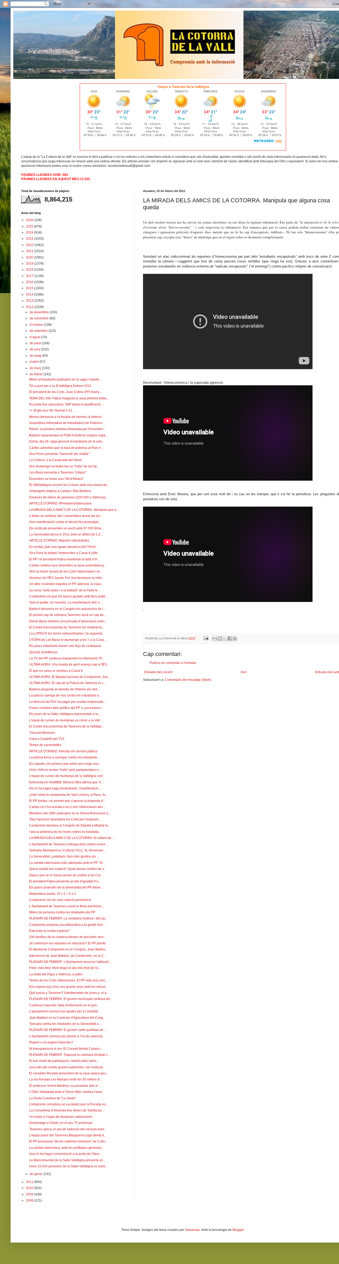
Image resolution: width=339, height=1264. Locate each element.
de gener (36, 1174)
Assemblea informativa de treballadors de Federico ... (67, 423)
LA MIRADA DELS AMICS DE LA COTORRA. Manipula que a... (74, 510)
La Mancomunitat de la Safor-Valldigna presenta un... (67, 1160)
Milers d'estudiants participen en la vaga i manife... (65, 379)
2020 (30, 257)
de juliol (36, 343)
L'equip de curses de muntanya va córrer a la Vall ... (66, 720)
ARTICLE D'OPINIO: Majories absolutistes (59, 540)
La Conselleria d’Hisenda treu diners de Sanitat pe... (66, 1110)
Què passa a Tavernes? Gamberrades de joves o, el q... (69, 993)
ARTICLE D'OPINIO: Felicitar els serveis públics (63, 751)
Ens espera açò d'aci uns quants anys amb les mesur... (68, 987)
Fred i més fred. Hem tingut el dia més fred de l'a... (65, 968)
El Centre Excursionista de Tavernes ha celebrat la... (66, 627)
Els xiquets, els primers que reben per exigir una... (65, 764)
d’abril (34, 362)
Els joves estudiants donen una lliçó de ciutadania (65, 646)
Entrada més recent (158, 672)
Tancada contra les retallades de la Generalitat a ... (65, 1024)
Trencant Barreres (42, 733)
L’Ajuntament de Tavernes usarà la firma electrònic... (66, 906)
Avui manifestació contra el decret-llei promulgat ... (65, 522)
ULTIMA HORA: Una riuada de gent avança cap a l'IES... (69, 664)
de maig (36, 356)
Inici (244, 672)
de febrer (36, 374)
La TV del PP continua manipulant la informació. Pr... (66, 658)
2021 (30, 251)
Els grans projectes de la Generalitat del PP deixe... (66, 887)
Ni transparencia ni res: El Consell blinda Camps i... (66, 1049)
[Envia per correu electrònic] (214, 638)
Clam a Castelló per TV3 (46, 739)
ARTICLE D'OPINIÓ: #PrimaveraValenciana (60, 503)
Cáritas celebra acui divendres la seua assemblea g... (67, 565)
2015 (30, 288)
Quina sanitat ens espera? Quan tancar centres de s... (67, 869)
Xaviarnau (192, 1230)
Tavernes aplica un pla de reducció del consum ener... (67, 1129)
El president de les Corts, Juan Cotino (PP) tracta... (65, 392)
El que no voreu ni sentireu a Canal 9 (56, 671)
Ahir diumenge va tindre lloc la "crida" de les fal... (64, 466)
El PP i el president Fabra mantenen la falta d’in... (64, 559)
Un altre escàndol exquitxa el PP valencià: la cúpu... (66, 584)
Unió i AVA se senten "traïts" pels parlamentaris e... (65, 770)
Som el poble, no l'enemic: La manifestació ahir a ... (66, 602)
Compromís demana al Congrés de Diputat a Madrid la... (69, 825)
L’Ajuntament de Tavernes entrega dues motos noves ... (69, 844)
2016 (30, 282)
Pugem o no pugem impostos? (51, 1042)
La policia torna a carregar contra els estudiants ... (65, 757)
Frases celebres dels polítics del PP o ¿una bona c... (66, 708)
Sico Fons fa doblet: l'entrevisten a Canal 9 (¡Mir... (64, 553)
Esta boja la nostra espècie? (49, 931)
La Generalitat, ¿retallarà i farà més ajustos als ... (64, 856)
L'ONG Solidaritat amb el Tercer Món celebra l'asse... (67, 1092)
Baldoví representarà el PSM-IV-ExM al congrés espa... (68, 435)
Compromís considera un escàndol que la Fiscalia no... (68, 1104)
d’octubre (37, 325)
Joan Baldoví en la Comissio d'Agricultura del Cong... (67, 1018)
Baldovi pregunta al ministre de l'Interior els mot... (64, 689)
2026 (30, 220)
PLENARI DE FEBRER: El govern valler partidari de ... (67, 1030)
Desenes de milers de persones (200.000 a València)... (68, 497)
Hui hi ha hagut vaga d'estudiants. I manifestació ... (65, 788)
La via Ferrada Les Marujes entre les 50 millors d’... (65, 1079)
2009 (30, 1194)
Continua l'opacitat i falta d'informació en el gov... (64, 1005)
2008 (30, 1200)
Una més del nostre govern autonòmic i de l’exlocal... (67, 1067)
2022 (30, 245)
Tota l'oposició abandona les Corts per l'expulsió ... (65, 819)
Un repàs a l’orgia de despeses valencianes (60, 1117)
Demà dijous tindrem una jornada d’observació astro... (68, 621)
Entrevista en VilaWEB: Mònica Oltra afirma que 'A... (66, 782)
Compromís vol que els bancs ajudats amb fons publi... (68, 596)
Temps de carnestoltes (45, 745)
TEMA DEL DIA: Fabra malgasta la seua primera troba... (69, 398)
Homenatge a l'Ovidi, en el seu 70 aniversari (61, 1123)
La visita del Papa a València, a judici (56, 974)
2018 (30, 269)
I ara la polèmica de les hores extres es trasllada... (65, 832)
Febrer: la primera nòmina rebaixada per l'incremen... (67, 429)
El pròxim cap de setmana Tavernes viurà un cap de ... (68, 615)
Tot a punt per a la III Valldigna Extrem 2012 (60, 386)
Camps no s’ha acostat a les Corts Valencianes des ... (67, 807)
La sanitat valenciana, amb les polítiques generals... (66, 1148)
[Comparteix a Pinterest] (234, 638)
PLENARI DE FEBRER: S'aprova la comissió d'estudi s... (69, 1055)
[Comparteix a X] (224, 638)
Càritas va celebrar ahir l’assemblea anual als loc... (65, 516)
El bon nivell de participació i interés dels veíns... (64, 1061)
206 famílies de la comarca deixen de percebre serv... (67, 937)
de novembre (40, 318)
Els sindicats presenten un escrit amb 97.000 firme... (66, 528)
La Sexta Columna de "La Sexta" (52, 1098)
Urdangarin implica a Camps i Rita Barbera (60, 491)
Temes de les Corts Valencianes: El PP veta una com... (68, 980)
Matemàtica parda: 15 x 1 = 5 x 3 (52, 894)
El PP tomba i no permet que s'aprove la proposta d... (67, 801)
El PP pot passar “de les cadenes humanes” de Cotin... (68, 1141)
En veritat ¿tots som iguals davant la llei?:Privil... (63, 547)
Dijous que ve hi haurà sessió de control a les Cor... (66, 875)
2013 (30, 300)
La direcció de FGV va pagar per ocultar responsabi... (67, 702)
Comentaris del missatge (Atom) (188, 680)
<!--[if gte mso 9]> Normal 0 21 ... (52, 410)
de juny (35, 349)
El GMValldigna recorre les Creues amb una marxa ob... (69, 485)
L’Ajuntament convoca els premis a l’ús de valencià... (67, 1036)
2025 (30, 226)
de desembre (40, 312)
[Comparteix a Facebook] (229, 638)
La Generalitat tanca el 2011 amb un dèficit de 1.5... (66, 534)
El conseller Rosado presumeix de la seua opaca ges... (68, 1073)
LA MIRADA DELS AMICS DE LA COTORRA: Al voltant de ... (71, 838)
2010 (30, 1188)
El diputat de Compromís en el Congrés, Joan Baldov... (68, 949)
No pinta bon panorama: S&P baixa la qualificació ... (66, 404)
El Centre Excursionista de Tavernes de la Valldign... (66, 726)
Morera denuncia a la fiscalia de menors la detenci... (66, 417)
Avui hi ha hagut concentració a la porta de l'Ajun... (65, 1154)
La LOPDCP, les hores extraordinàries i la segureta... (67, 633)
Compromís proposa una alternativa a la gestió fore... (67, 925)
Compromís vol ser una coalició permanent (60, 900)
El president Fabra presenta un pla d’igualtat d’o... (65, 881)
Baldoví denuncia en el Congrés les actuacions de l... (67, 609)
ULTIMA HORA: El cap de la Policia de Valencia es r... (67, 683)
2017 (30, 276)
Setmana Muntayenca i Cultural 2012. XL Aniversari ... (67, 850)
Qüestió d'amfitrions (43, 652)
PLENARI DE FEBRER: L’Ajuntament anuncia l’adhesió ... (70, 962)
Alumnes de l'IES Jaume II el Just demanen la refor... (66, 578)
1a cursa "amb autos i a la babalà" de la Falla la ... (65, 590)
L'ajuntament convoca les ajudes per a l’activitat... (64, 1011)
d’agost (35, 337)
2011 (30, 1182)
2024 (30, 232)
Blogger (238, 1230)
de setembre (39, 331)
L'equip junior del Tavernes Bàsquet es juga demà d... (67, 1135)
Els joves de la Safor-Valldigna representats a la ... (65, 714)
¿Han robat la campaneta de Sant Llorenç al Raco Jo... (68, 795)
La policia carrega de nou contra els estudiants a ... (65, 695)
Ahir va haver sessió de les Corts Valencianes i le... (65, 571)
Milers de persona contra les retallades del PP (62, 912)
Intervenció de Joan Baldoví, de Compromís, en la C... (67, 956)
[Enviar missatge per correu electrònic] (205, 638)
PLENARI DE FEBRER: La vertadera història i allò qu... (68, 918)
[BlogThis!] (219, 638)
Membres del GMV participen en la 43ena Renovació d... (69, 813)
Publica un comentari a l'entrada (173, 663)
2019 (30, 263)
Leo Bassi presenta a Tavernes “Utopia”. (58, 472)
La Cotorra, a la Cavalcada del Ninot (55, 460)
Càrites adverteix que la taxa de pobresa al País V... (66, 448)
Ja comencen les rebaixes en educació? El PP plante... (68, 943)
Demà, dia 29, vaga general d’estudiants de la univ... (66, 441)
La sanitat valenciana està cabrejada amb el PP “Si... (67, 863)
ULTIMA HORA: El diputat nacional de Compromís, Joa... (69, 677)
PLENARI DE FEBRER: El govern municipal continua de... (70, 999)
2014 (30, 294)
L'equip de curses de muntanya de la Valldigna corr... (67, 776)
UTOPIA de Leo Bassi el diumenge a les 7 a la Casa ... (68, 640)
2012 (30, 307)
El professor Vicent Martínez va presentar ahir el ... (65, 1086)
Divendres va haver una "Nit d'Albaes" (56, 479)
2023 (30, 238)
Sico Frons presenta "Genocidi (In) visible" (59, 454)
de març (36, 368)
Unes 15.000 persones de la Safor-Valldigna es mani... (68, 1166)
